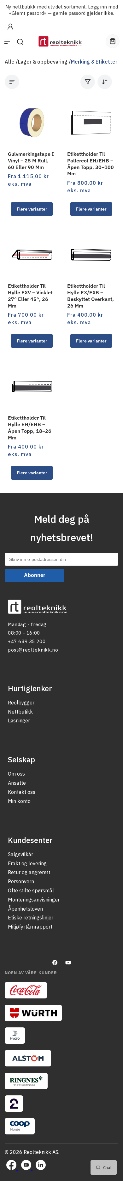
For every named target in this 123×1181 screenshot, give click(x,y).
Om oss (16, 774)
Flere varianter (32, 209)
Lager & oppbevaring (42, 62)
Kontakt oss (21, 792)
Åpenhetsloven (25, 909)
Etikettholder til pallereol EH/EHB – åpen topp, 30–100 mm (90, 164)
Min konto (19, 801)
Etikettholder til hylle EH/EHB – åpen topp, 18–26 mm (29, 427)
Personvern (21, 881)
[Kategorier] (12, 82)
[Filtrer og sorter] (96, 82)
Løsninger (19, 720)
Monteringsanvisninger (34, 899)
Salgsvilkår (20, 854)
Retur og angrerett (29, 872)
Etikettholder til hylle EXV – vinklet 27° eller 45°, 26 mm (30, 295)
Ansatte (17, 783)
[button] (8, 41)
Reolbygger (21, 702)
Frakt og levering (27, 863)
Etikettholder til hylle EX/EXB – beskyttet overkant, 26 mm (90, 295)
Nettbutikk (20, 712)
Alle (10, 62)
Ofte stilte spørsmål (31, 890)
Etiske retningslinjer (30, 917)
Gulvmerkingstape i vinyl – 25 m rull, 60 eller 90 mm (31, 160)
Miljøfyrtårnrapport (30, 927)
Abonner (34, 575)
